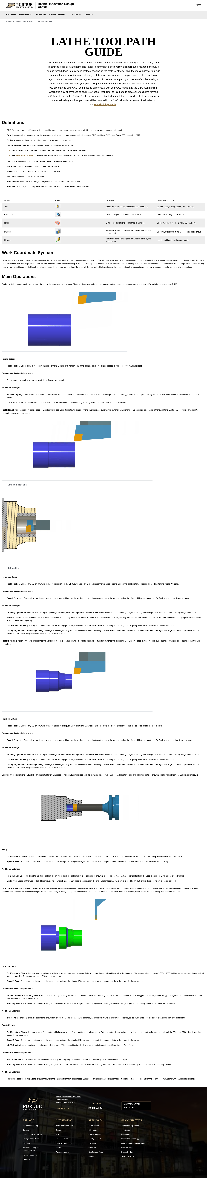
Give (57, 1134)
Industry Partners (57, 15)
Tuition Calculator (62, 1152)
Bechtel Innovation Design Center (56, 5)
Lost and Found (62, 1139)
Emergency (125, 1134)
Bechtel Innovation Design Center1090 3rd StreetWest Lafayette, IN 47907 (68, 1099)
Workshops (40, 15)
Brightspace (93, 1130)
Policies (74, 15)
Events (58, 1130)
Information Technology (130, 1139)
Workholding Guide (105, 104)
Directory (26, 1143)
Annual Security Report (130, 1126)
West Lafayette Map (30, 1126)
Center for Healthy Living (32, 1134)
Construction (126, 1130)
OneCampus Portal (96, 1152)
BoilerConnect (94, 1126)
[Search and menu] (198, 5)
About (87, 15)
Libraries (26, 1159)
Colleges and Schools (31, 1139)
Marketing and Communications (133, 1143)
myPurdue (92, 1143)
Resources (24, 15)
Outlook (91, 1156)
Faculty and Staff (95, 1139)
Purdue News (126, 1148)
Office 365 (92, 1148)
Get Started (11, 15)
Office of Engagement (64, 1143)
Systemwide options (132, 1106)
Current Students (95, 1134)
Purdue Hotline (127, 1152)
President (59, 1148)
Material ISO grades (24, 155)
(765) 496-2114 (62, 1108)
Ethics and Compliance (64, 1126)
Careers (26, 1130)
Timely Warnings (127, 1156)
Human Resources (30, 1155)
